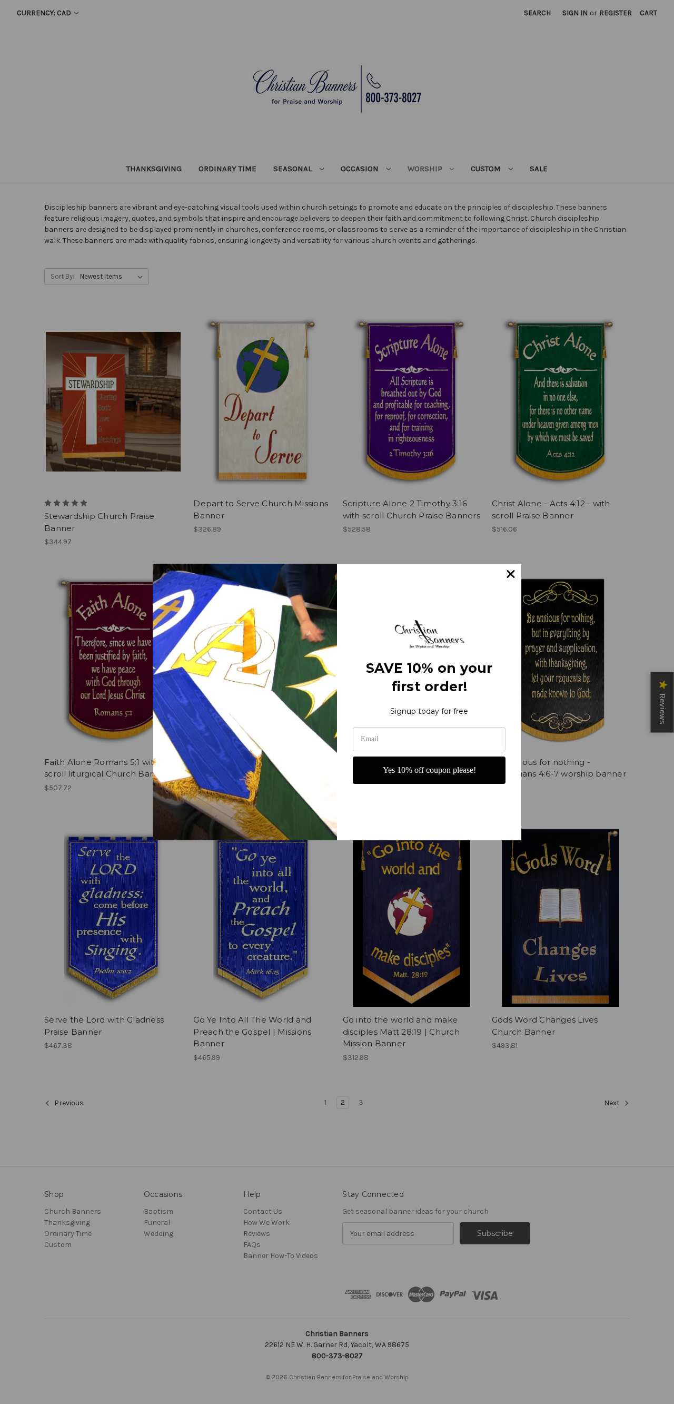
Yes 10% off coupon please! (429, 769)
